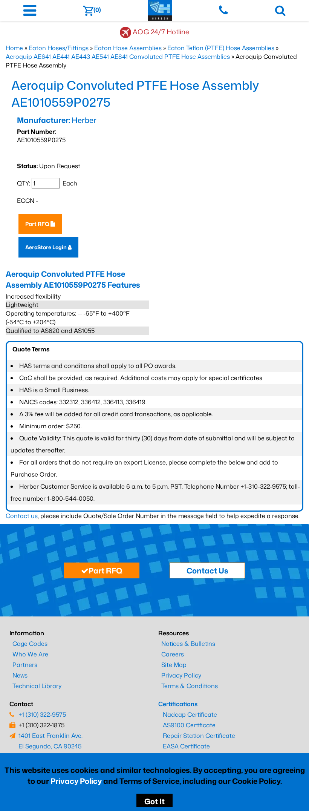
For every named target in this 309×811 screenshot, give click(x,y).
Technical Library (36, 686)
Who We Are (30, 654)
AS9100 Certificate (189, 725)
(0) (97, 10)
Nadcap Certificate (190, 714)
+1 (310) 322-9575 (42, 714)
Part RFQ (37, 223)
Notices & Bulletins (188, 643)
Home (14, 48)
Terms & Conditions (189, 686)
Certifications (177, 704)
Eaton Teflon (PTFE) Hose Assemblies (220, 48)
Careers (172, 654)
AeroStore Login (46, 247)
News (20, 675)
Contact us (22, 516)
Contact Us (207, 570)
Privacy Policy (76, 781)
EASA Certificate (186, 746)
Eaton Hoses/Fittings (59, 48)
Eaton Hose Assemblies (128, 48)
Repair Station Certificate (199, 735)
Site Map (174, 665)
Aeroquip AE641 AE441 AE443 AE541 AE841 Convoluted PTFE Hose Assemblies (118, 56)
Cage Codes (29, 643)
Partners (24, 665)
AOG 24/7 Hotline (161, 32)
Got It (154, 801)
